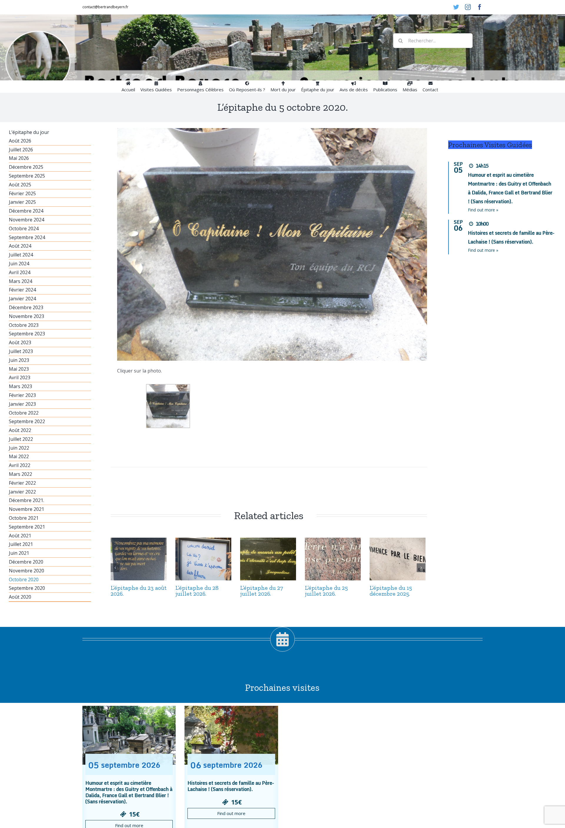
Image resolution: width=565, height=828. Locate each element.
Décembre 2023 (26, 307)
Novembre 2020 (26, 570)
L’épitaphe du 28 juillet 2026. (197, 590)
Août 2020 (20, 597)
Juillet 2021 (21, 544)
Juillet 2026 (21, 149)
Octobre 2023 (24, 325)
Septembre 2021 (27, 527)
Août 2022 (20, 430)
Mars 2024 (20, 281)
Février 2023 (22, 395)
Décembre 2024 (26, 211)
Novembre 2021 (26, 509)
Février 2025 (22, 193)
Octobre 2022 (24, 413)
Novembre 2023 (26, 316)
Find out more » (483, 210)
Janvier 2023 (22, 404)
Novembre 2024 (26, 219)
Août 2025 (20, 184)
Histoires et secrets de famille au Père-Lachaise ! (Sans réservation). (230, 786)
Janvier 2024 (22, 298)
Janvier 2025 (22, 202)
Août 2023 (20, 342)
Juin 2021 (19, 553)
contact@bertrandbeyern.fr (105, 6)
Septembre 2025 (27, 176)
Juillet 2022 (21, 439)
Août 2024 (20, 246)
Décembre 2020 (26, 562)
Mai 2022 (19, 456)
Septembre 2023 (27, 333)
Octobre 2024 (24, 228)
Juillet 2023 (21, 351)
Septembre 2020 (27, 588)
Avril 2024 (19, 272)
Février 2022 (22, 483)
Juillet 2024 (21, 254)
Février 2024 (22, 290)
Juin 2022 (19, 448)
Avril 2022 (19, 465)
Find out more (231, 813)
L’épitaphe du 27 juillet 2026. (261, 590)
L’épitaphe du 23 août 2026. (139, 590)
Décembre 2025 (26, 167)
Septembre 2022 (27, 421)
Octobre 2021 (24, 518)
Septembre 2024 (27, 237)
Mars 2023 (20, 386)
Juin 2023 (19, 360)
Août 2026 (20, 141)
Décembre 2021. (26, 500)
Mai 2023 (19, 369)
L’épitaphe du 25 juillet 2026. (326, 590)
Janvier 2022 (22, 491)
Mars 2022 (20, 474)
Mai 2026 (19, 158)
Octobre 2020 (24, 579)
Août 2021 (20, 535)
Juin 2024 (19, 263)
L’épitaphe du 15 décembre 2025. (391, 590)
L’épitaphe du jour (29, 132)
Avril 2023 (19, 377)
